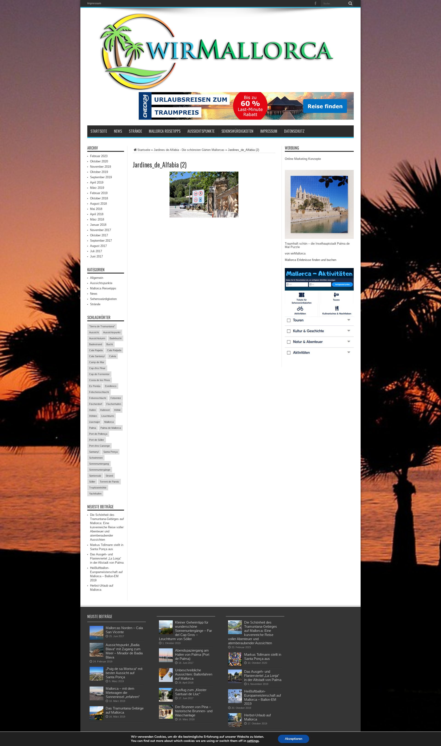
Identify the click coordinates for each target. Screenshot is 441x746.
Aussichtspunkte (201, 131)
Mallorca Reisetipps (165, 131)
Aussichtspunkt (111, 332)
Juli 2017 (96, 251)
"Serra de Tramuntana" (102, 326)
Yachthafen (95, 493)
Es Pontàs (95, 386)
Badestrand (95, 344)
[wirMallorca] (220, 52)
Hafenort (105, 410)
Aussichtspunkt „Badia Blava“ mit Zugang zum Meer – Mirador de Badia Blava (124, 651)
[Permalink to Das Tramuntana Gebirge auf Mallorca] (96, 713)
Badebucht (116, 338)
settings (253, 741)
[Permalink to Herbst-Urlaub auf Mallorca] (235, 720)
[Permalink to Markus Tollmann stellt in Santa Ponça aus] (235, 659)
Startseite (98, 131)
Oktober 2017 (99, 235)
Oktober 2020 (99, 161)
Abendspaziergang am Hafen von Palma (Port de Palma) (192, 654)
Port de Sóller (96, 439)
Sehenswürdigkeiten (237, 131)
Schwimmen (96, 457)
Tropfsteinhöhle (97, 487)
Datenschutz (294, 131)
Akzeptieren (293, 739)
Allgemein (96, 278)
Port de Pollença (98, 433)
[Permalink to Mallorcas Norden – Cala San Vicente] (96, 633)
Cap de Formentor (99, 374)
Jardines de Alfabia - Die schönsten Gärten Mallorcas (189, 150)
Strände (135, 131)
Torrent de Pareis (109, 481)
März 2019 (97, 187)
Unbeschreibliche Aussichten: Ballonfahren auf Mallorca (193, 674)
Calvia (112, 356)
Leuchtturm (107, 416)
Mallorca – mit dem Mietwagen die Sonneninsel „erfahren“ (123, 693)
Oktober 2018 (99, 198)
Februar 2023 (98, 156)
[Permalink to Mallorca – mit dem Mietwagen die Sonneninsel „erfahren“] (96, 693)
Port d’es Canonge (99, 445)
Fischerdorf (95, 404)
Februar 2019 (98, 193)
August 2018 (98, 203)
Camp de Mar (96, 362)
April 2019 (96, 182)
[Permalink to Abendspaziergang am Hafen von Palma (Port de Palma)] (166, 655)
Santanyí (94, 451)
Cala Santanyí (97, 356)
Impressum (94, 3)
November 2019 (100, 166)
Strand (109, 475)
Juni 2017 (96, 256)
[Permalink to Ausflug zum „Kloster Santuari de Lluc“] (166, 695)
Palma (92, 428)
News (118, 131)
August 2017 (98, 246)
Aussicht (94, 332)
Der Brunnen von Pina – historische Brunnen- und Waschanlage (193, 711)
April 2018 (96, 214)
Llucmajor (94, 422)
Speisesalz (95, 475)
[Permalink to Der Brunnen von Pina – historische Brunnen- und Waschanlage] (166, 712)
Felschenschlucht (99, 392)
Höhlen (93, 416)
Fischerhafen (113, 404)
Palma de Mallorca (110, 428)
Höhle (117, 410)
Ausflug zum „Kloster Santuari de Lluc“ (190, 692)
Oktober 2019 (99, 172)
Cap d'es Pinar (97, 368)
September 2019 (101, 177)
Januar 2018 (98, 224)
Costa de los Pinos (99, 380)
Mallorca (109, 422)
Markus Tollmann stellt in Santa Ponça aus (262, 657)
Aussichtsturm (97, 338)
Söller (92, 481)
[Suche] (350, 3)
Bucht (109, 344)
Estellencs (110, 386)
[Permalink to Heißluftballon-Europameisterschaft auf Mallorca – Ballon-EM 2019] (235, 696)
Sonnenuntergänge (99, 469)
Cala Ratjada (114, 350)
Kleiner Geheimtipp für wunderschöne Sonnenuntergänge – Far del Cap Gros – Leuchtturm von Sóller (185, 630)
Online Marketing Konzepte (303, 159)
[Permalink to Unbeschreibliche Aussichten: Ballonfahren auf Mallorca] (166, 675)
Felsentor (115, 398)
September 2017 (101, 240)
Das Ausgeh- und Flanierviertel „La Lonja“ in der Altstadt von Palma (107, 558)
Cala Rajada (96, 350)
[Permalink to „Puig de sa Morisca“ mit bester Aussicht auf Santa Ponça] (96, 674)
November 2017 (100, 230)
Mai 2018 (96, 209)
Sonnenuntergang (99, 463)
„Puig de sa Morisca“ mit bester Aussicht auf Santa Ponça (124, 673)
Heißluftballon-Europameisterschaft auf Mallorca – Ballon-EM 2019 (262, 697)
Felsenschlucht (97, 398)
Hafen (92, 410)
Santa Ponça (110, 451)
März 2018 (97, 219)
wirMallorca (298, 253)
